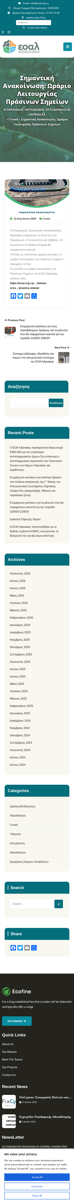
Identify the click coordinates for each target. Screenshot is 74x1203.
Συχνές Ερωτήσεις (37, 27)
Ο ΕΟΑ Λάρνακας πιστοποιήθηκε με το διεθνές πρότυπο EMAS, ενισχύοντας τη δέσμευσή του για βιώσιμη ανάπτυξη (34, 531)
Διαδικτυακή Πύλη (36, 17)
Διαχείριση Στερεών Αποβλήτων (29, 861)
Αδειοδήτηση (18, 815)
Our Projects (9, 1067)
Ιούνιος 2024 (17, 764)
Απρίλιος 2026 (19, 603)
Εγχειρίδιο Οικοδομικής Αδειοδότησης (45, 1116)
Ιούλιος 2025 (17, 669)
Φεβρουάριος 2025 (21, 705)
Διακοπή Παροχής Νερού (25, 519)
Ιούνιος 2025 (17, 676)
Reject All (37, 1195)
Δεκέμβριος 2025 (20, 632)
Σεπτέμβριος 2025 (21, 654)
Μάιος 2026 (17, 595)
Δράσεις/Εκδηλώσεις (22, 806)
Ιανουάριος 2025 (20, 713)
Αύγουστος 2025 (20, 661)
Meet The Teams (12, 1059)
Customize (37, 1186)
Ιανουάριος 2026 (20, 625)
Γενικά (46, 218)
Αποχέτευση (17, 843)
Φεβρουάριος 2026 (21, 617)
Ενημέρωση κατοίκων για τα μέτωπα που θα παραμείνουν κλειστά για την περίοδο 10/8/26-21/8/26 (37, 507)
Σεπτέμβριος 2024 (21, 742)
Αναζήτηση (18, 386)
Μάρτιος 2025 (18, 698)
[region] (37, 1176)
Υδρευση (15, 834)
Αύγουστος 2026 (20, 573)
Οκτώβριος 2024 (20, 735)
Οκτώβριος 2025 (20, 647)
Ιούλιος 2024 (17, 757)
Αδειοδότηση (18, 852)
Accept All (37, 1177)
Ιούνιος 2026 (17, 588)
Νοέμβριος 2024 (20, 728)
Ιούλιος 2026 (17, 580)
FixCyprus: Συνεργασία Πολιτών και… (45, 1097)
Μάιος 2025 (17, 683)
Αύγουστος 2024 (20, 750)
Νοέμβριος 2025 (20, 639)
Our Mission (9, 1051)
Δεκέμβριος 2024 (20, 720)
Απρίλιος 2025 (19, 691)
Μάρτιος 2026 (18, 610)
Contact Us (9, 1074)
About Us (7, 1044)
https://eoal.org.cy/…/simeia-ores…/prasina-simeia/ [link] (28, 285)
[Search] (58, 904)
